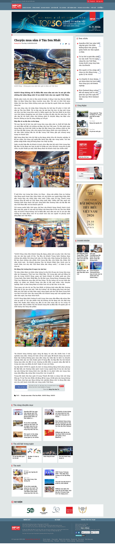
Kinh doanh (46, 539)
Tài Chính (62, 7)
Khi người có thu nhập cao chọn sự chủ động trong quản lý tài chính (31, 435)
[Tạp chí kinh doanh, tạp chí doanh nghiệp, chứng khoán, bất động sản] (17, 6)
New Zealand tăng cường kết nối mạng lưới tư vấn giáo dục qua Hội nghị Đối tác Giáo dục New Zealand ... (63, 424)
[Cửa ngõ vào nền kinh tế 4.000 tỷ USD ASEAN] (49, 482)
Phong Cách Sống (83, 7)
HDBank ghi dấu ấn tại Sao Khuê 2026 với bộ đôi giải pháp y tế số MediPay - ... (63, 435)
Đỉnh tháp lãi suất (49, 456)
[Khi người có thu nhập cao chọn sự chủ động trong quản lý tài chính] (18, 434)
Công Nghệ (35, 7)
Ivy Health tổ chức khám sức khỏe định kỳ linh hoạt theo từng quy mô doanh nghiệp (89, 82)
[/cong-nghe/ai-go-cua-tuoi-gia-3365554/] (82, 131)
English (92, 1)
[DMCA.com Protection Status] (80, 535)
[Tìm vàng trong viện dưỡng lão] (18, 480)
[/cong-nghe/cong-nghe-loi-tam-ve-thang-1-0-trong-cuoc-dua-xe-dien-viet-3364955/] (82, 113)
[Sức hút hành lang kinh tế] (65, 450)
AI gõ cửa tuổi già (94, 131)
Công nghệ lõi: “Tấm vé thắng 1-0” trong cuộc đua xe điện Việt (95, 115)
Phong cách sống (48, 541)
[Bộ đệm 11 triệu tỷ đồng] (34, 450)
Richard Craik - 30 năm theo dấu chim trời (83, 272)
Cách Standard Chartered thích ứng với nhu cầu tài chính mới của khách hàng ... (96, 274)
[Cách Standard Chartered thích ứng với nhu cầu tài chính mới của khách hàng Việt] (96, 265)
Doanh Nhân (45, 7)
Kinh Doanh (27, 7)
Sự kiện (18, 502)
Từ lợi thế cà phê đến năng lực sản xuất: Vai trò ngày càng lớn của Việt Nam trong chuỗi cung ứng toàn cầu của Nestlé (89, 61)
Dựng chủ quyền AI (95, 123)
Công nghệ (55, 539)
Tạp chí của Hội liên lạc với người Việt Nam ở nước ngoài (23, 1)
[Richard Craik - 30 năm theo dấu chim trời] (83, 265)
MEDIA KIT (26, 519)
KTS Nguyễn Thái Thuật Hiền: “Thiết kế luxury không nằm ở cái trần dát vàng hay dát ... (82, 257)
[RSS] (66, 44)
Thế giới (93, 7)
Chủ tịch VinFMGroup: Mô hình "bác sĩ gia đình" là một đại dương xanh (95, 257)
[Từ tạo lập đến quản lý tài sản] (19, 450)
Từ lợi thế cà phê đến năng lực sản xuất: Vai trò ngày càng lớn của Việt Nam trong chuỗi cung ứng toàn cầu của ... (31, 426)
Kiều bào (62, 541)
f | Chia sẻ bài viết (21, 387)
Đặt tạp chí (99, 1)
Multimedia (80, 541)
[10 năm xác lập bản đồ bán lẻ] (18, 472)
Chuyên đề (54, 7)
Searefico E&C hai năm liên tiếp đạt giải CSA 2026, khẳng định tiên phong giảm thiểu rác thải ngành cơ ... (31, 415)
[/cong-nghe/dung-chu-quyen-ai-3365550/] (82, 123)
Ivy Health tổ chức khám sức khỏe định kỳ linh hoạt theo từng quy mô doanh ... (63, 414)
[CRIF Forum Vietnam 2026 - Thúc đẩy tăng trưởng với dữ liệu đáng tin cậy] (49, 472)
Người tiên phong (64, 539)
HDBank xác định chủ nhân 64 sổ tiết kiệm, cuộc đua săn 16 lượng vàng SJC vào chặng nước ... (63, 491)
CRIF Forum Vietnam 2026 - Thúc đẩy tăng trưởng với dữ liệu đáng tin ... (62, 474)
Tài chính (81, 539)
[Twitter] (63, 44)
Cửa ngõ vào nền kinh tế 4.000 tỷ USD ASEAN (62, 482)
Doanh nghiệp (71, 541)
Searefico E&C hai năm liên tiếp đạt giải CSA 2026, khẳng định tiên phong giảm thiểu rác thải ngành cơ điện (89, 47)
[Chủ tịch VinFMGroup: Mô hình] (96, 248)
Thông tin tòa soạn (88, 519)
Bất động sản (71, 7)
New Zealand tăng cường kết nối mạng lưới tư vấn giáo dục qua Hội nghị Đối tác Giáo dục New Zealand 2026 (89, 94)
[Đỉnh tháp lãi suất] (50, 450)
